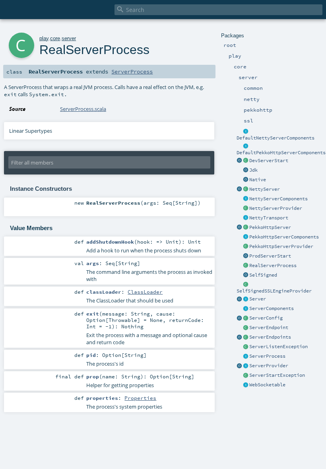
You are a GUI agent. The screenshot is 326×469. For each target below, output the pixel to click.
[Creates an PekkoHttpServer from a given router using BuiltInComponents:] (239, 228)
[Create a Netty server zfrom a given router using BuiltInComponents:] (239, 189)
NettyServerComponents (278, 199)
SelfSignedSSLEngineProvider (274, 291)
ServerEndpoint (268, 327)
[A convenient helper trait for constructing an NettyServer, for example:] (246, 131)
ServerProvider (268, 365)
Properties (140, 398)
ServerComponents (271, 308)
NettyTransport (268, 218)
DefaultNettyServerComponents (275, 138)
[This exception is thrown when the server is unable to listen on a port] (246, 347)
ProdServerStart (270, 256)
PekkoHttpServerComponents (284, 237)
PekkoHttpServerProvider (281, 246)
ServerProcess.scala (83, 108)
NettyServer (264, 189)
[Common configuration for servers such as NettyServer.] (246, 318)
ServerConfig (266, 318)
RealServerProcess (273, 265)
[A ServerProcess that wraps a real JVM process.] (246, 266)
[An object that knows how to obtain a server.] (246, 366)
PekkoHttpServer (270, 227)
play (44, 38)
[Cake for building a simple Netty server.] (246, 199)
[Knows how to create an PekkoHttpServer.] (246, 247)
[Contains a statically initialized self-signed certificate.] (246, 275)
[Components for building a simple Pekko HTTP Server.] (246, 237)
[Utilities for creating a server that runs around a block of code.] (239, 299)
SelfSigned (263, 275)
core (55, 38)
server (69, 38)
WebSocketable (267, 385)
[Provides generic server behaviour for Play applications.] (246, 299)
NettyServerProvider (275, 208)
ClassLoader (145, 292)
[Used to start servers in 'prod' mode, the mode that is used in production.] (246, 256)
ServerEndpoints (270, 337)
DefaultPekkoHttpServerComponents (281, 152)
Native (257, 179)
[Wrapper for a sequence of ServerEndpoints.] (246, 337)
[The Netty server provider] (246, 208)
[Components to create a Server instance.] (246, 309)
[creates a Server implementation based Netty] (246, 189)
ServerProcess (267, 356)
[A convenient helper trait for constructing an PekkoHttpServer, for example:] (246, 146)
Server (257, 299)
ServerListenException (278, 346)
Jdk (253, 170)
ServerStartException (277, 375)
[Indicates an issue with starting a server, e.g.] (246, 375)
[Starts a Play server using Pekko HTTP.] (246, 228)
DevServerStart (268, 160)
